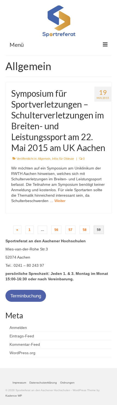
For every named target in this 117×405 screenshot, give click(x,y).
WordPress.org (22, 353)
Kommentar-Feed (25, 344)
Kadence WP (13, 395)
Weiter (60, 201)
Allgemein (44, 158)
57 (70, 230)
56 (56, 230)
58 (85, 230)
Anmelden (18, 327)
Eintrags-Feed (22, 336)
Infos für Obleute (63, 158)
